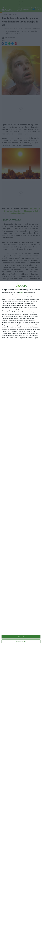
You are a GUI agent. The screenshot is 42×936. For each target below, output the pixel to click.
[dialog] (21, 608)
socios (21, 292)
